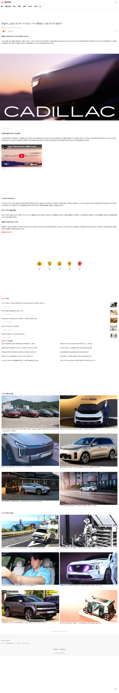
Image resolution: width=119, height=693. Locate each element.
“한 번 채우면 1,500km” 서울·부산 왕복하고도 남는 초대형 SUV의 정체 (79, 467)
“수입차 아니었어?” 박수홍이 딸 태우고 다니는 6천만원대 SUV (19, 585)
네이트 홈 (55, 649)
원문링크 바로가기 (6, 232)
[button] (115, 688)
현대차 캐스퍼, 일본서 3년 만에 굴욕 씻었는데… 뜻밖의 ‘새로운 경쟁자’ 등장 (23, 547)
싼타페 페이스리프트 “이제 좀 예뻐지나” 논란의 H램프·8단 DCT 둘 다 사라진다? (24, 622)
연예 (19, 6)
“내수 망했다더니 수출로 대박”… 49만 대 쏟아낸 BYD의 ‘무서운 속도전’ (22, 501)
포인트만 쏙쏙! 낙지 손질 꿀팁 (11, 326)
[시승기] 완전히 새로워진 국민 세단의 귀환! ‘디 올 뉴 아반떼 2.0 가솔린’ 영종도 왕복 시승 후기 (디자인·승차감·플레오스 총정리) (30, 430)
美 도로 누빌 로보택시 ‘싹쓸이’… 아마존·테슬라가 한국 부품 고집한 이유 (80, 623)
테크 (35, 6)
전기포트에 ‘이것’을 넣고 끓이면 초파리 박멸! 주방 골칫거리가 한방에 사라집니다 (24, 303)
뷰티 (14, 6)
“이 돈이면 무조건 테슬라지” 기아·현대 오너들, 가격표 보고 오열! (78, 505)
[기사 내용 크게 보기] (116, 31)
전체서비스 (63, 649)
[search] (116, 2)
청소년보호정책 (17, 643)
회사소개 (3, 643)
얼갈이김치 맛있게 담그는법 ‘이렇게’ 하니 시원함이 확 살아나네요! (20, 318)
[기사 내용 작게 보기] (113, 31)
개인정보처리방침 (9, 643)
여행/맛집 (8, 6)
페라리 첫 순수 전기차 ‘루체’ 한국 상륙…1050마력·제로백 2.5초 (77, 429)
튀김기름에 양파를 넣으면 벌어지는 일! (13, 310)
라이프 (30, 6)
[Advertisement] (59, 14)
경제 (24, 6)
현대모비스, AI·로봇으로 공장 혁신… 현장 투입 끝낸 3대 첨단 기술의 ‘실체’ (81, 585)
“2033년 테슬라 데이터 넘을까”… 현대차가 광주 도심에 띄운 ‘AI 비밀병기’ (81, 547)
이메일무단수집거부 (26, 643)
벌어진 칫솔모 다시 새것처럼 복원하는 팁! (14, 334)
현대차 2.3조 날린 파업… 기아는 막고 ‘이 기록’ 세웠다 (17, 466)
